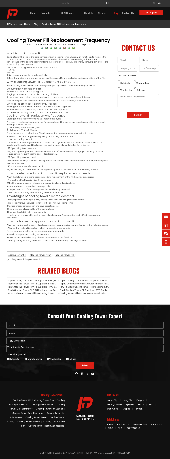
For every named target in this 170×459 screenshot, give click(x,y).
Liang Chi (128, 400)
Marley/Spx (112, 400)
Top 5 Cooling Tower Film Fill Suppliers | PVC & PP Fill (32, 286)
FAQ (120, 428)
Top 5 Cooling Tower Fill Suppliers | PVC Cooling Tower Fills (84, 290)
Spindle (130, 404)
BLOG (110, 428)
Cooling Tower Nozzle (29, 421)
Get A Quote (151, 12)
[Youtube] (93, 374)
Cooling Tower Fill (22, 400)
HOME (110, 424)
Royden (139, 408)
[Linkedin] (82, 374)
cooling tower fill (17, 255)
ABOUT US (156, 424)
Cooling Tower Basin (36, 417)
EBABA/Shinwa (114, 404)
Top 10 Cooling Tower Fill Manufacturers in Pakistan (84, 283)
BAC (151, 404)
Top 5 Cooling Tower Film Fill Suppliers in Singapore (32, 280)
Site (89, 44)
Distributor (125, 83)
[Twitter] (87, 374)
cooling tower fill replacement (24, 259)
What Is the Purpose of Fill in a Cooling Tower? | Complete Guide (32, 293)
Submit (85, 365)
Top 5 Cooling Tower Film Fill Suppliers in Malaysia (84, 280)
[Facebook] (76, 374)
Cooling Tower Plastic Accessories (46, 425)
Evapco (126, 408)
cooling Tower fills (65, 255)
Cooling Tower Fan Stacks (49, 408)
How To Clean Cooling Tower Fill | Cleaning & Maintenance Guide (84, 286)
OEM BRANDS (140, 424)
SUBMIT (138, 115)
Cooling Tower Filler (40, 255)
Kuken (141, 404)
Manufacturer (142, 83)
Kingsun (140, 400)
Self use (140, 90)
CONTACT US (133, 428)
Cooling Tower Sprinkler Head (27, 413)
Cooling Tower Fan (44, 400)
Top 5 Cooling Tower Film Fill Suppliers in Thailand (32, 283)
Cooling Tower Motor (43, 404)
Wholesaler (126, 90)
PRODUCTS (123, 424)
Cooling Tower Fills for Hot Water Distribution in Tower (84, 293)
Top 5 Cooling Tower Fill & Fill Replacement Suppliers (32, 290)
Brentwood (112, 408)
